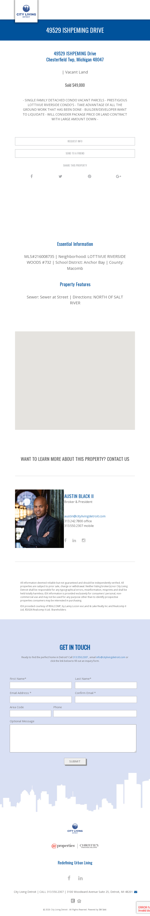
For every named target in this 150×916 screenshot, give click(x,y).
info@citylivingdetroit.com (111, 657)
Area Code (17, 707)
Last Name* (83, 679)
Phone (57, 707)
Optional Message (22, 721)
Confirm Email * (85, 693)
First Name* (18, 679)
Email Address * (20, 693)
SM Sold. (103, 909)
